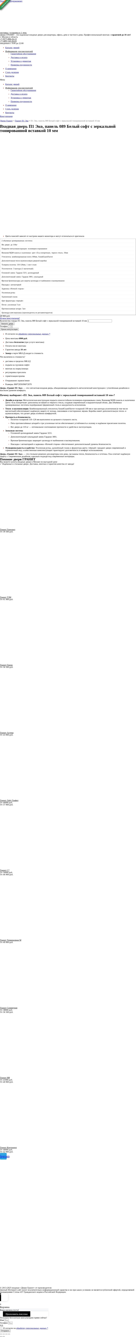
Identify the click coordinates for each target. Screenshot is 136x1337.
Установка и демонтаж (21, 61)
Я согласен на (25, 1328)
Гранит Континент (8, 1147)
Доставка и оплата (19, 57)
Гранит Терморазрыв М (10, 940)
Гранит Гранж (6, 665)
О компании (10, 68)
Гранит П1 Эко (21, 121)
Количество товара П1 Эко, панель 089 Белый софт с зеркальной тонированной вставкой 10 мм (43, 321)
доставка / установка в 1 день (13, 33)
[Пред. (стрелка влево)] (1, 1336)
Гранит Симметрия (8, 1008)
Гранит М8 (5, 1078)
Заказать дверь (7, 324)
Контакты (9, 76)
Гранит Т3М (5, 597)
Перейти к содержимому (11, 1)
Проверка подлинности (21, 65)
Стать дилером (12, 72)
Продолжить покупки (17, 1314)
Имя (2, 1320)
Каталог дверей (12, 48)
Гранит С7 (4, 870)
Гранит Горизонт (7, 529)
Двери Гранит (6, 121)
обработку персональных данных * (34, 334)
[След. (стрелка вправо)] (4, 1336)
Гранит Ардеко (7, 733)
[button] (68, 80)
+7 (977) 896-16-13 (8, 39)
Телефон (4, 326)
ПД (1, 1325)
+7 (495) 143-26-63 (8, 41)
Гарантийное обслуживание (23, 54)
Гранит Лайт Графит (9, 800)
